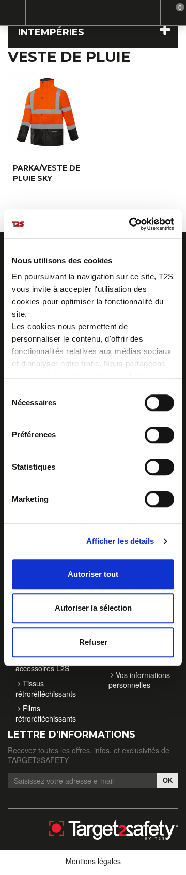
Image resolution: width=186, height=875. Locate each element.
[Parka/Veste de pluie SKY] (46, 112)
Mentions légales (93, 861)
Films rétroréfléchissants (46, 713)
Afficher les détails (120, 541)
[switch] (148, 430)
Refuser (93, 642)
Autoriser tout (93, 574)
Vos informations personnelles (139, 680)
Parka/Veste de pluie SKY (46, 173)
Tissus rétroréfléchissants (46, 688)
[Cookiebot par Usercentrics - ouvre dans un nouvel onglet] (131, 224)
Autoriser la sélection (93, 607)
